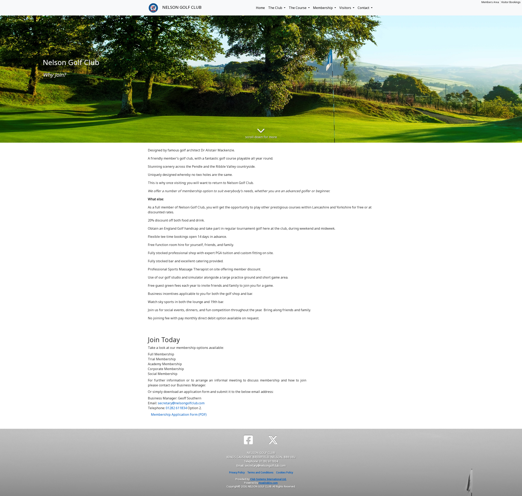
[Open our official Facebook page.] (248, 440)
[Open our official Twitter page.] (273, 440)
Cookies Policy (284, 472)
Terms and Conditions (260, 472)
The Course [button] (298, 8)
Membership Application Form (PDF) (179, 414)
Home (260, 8)
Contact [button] (364, 8)
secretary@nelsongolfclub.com (181, 403)
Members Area (490, 2)
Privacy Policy (237, 472)
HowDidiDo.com (268, 483)
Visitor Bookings (511, 2)
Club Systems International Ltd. (268, 479)
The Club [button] (275, 8)
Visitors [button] (345, 8)
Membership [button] (323, 8)
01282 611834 (176, 408)
